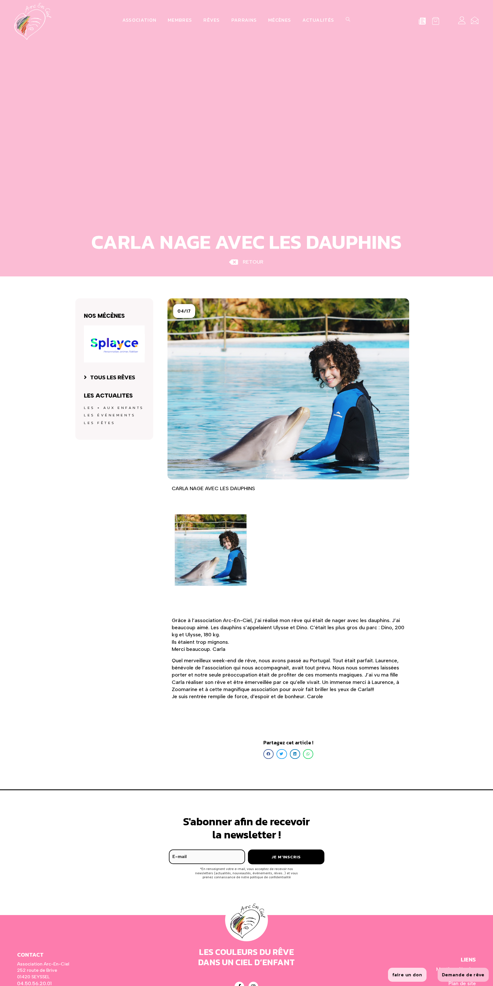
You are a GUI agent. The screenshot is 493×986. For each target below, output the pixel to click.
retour (253, 262)
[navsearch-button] (347, 20)
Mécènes (279, 20)
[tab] (114, 377)
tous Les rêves (112, 377)
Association (139, 20)
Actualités (318, 20)
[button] (184, 311)
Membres (180, 20)
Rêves (211, 20)
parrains (244, 20)
